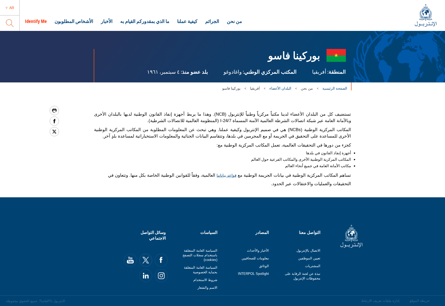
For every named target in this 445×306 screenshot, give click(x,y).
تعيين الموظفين (309, 258)
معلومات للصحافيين (255, 258)
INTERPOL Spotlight (253, 274)
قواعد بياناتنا (226, 175)
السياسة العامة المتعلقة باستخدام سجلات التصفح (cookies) (200, 255)
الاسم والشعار (207, 288)
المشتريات (312, 266)
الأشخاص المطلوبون (74, 21)
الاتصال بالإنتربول (308, 250)
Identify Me (36, 21)
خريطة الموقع (420, 301)
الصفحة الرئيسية (334, 88)
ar (11, 8)
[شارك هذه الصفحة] (54, 121)
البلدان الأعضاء (280, 88)
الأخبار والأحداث (258, 250)
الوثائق (264, 266)
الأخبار (107, 21)
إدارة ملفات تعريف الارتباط (380, 301)
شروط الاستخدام (205, 280)
